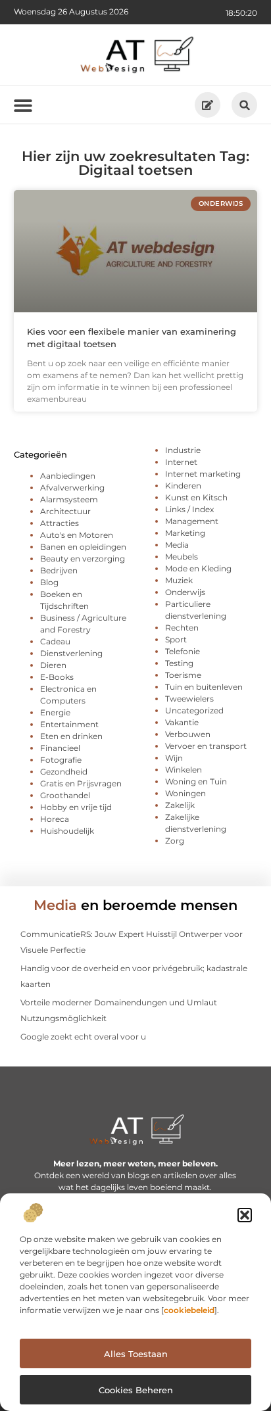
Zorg (174, 841)
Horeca (54, 819)
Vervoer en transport (206, 746)
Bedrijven (59, 570)
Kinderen (183, 485)
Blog (49, 582)
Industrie (183, 450)
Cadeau (55, 641)
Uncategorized (194, 710)
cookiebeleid (189, 1310)
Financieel (60, 748)
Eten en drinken (71, 736)
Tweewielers (189, 699)
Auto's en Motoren (76, 535)
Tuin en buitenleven (204, 687)
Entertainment (69, 724)
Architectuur (65, 511)
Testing (179, 663)
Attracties (59, 523)
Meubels (181, 557)
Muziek (179, 580)
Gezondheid (63, 772)
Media (177, 545)
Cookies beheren (136, 1390)
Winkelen (183, 770)
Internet (181, 462)
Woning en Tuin (196, 781)
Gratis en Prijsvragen (81, 783)
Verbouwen (187, 734)
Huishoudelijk (67, 831)
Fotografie (61, 760)
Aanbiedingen (67, 476)
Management (191, 521)
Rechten (182, 628)
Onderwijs (185, 592)
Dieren (53, 665)
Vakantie (182, 722)
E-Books (57, 677)
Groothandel (65, 795)
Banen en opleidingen (83, 547)
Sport (176, 639)
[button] (244, 1215)
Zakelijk (180, 805)
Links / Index (189, 509)
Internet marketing (203, 474)
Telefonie (182, 651)
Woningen (185, 793)
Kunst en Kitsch (196, 497)
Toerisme (183, 675)
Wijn (174, 758)
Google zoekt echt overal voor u (83, 1036)
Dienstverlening (71, 653)
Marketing (185, 533)
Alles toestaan (136, 1354)
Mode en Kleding (198, 568)
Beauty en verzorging (82, 558)
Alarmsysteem (69, 499)
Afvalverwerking (72, 487)
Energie (55, 712)
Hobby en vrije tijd (76, 807)
